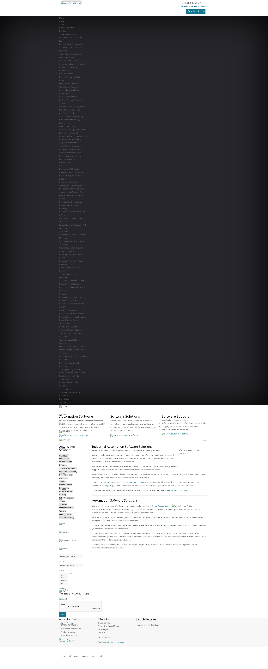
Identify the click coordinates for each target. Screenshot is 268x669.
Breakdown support (69, 635)
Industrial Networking (68, 471)
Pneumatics (64, 488)
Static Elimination (66, 507)
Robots (62, 465)
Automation (64, 455)
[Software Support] (176, 434)
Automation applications (71, 628)
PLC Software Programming (108, 482)
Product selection (68, 632)
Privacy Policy (95, 656)
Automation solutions (70, 625)
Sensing (62, 494)
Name (62, 561)
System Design (65, 461)
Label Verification (66, 498)
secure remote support (159, 525)
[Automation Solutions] (73, 435)
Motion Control (65, 484)
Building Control (66, 475)
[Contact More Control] (124, 435)
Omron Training (65, 514)
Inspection (63, 478)
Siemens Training (66, 517)
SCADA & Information (68, 468)
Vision (61, 481)
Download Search (196, 11)
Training (62, 511)
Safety (62, 501)
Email (61, 570)
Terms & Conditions (79, 656)
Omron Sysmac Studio (161, 506)
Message (63, 588)
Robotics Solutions (138, 482)
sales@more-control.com (194, 6)
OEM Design (64, 458)
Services (64, 622)
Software (63, 504)
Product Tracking (66, 491)
